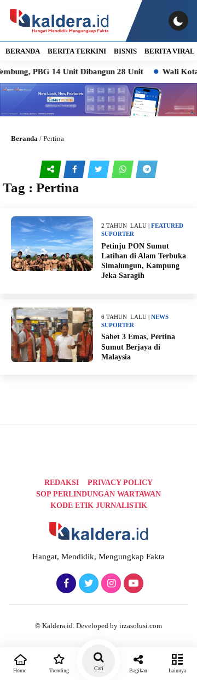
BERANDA (22, 51)
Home (19, 670)
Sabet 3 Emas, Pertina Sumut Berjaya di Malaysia (138, 346)
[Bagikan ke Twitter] (100, 169)
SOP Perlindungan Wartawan (98, 494)
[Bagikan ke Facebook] (75, 169)
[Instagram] (110, 584)
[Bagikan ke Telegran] (147, 169)
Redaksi (61, 482)
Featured (167, 225)
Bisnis (125, 51)
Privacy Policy (120, 482)
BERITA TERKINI (77, 51)
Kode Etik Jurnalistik (98, 505)
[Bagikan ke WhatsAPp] (124, 169)
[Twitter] (87, 584)
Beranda (24, 138)
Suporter (117, 233)
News (160, 317)
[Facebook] (65, 584)
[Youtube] (132, 584)
